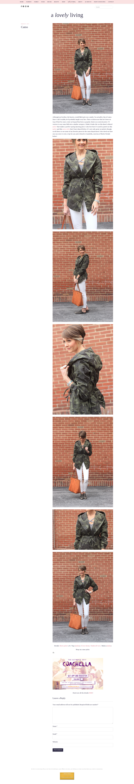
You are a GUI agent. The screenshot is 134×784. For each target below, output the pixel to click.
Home (22, 1)
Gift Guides (71, 1)
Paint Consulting (99, 1)
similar (77, 646)
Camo (24, 27)
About (80, 1)
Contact (111, 1)
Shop (63, 1)
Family (36, 1)
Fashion (28, 1)
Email (55, 734)
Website (55, 742)
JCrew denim (85, 646)
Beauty (56, 1)
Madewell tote (95, 646)
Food (43, 1)
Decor (49, 1)
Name (55, 726)
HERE (91, 693)
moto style (66, 129)
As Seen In (88, 1)
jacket (55, 127)
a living (67, 15)
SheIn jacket (64, 646)
